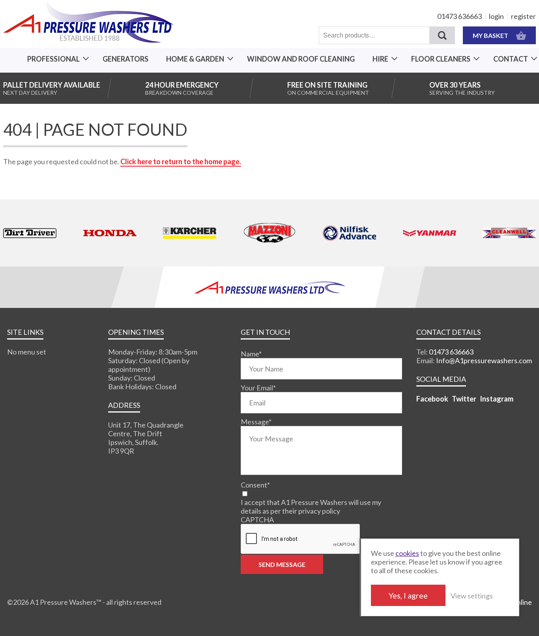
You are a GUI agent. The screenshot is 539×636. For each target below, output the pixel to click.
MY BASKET (490, 35)
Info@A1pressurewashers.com (484, 360)
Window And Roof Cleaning (301, 58)
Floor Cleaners (440, 58)
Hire (380, 58)
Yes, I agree (408, 595)
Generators (125, 58)
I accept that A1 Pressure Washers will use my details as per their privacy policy (311, 506)
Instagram (496, 398)
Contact (510, 58)
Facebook (432, 398)
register (523, 16)
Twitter (464, 398)
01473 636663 (459, 16)
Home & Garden (195, 58)
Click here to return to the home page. (180, 161)
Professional (53, 58)
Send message (281, 564)
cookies (407, 553)
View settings (472, 595)
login (496, 16)
